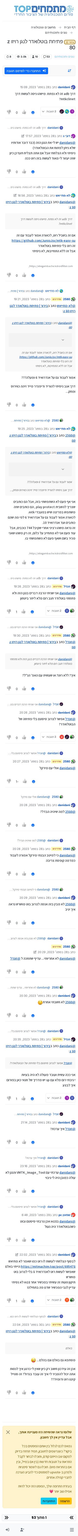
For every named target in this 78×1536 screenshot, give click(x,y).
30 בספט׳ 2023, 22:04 (27, 1324)
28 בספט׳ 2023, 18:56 (32, 195)
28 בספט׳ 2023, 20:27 (27, 761)
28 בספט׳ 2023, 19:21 (28, 299)
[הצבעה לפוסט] (24, 112)
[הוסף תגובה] (33, 112)
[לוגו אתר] (44, 10)
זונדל (67, 586)
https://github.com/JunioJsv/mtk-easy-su (43, 240)
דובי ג (66, 136)
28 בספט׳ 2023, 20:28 (34, 805)
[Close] (8, 1432)
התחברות (49, 1501)
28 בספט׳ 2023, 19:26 (28, 586)
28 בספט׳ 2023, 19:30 (27, 635)
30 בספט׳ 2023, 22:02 (34, 1254)
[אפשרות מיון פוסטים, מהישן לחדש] (70, 70)
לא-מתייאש (63, 195)
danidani (64, 87)
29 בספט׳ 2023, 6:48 (36, 1215)
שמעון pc (64, 1215)
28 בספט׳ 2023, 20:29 (34, 897)
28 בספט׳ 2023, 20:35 (28, 1039)
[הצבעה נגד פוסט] (9, 112)
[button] (71, 1530)
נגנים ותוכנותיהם (64, 56)
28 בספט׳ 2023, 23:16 (34, 1166)
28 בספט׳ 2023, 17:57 (40, 136)
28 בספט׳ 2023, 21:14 (35, 1122)
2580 (66, 299)
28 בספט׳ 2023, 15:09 (34, 87)
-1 (17, 781)
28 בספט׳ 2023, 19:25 (32, 428)
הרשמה (65, 1501)
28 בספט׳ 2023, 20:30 (34, 995)
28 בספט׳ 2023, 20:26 (34, 712)
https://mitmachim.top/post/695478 (48, 1266)
